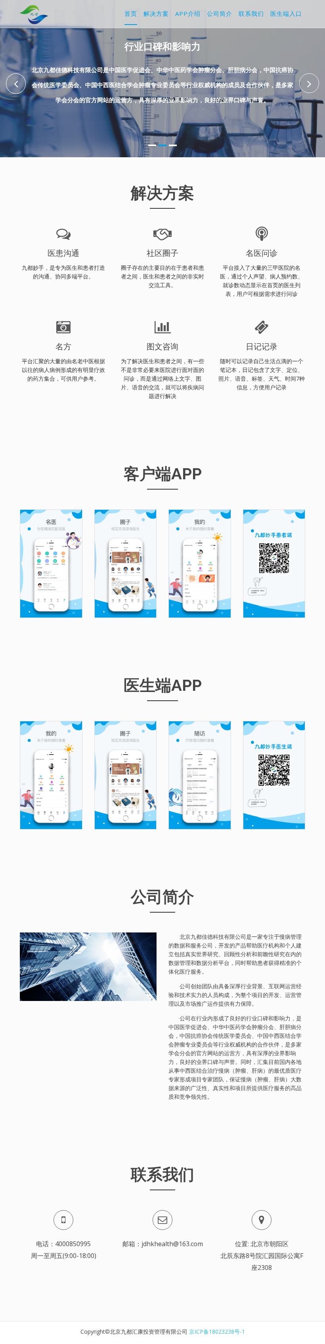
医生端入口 (286, 13)
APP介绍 (188, 13)
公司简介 (219, 13)
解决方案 (156, 13)
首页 (130, 13)
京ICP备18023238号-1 (217, 1331)
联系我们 (251, 13)
